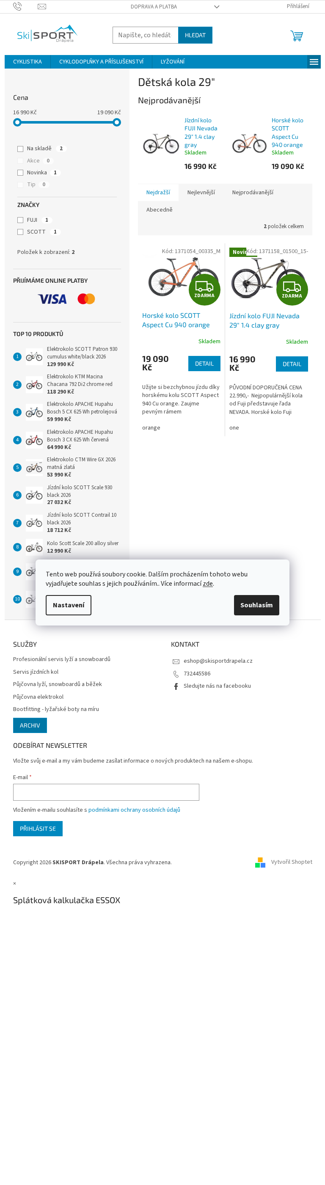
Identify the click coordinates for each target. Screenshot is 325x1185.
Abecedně (159, 210)
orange (151, 428)
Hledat (195, 35)
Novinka (42, 172)
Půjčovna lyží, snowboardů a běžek (57, 685)
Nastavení (68, 605)
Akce (38, 161)
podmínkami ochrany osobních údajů (134, 810)
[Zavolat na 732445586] (25, 6)
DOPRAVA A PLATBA (154, 7)
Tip (36, 184)
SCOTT (42, 232)
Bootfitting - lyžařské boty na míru (56, 709)
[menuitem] (27, 62)
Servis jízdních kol (35, 672)
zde (208, 583)
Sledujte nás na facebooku (217, 686)
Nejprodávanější (252, 192)
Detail (204, 363)
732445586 (197, 674)
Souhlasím (256, 605)
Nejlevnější (201, 192)
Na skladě (45, 148)
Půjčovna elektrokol (38, 697)
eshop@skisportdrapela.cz (218, 661)
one (234, 428)
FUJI (37, 220)
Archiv (30, 725)
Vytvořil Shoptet (291, 862)
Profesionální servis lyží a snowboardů (61, 660)
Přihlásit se (38, 828)
